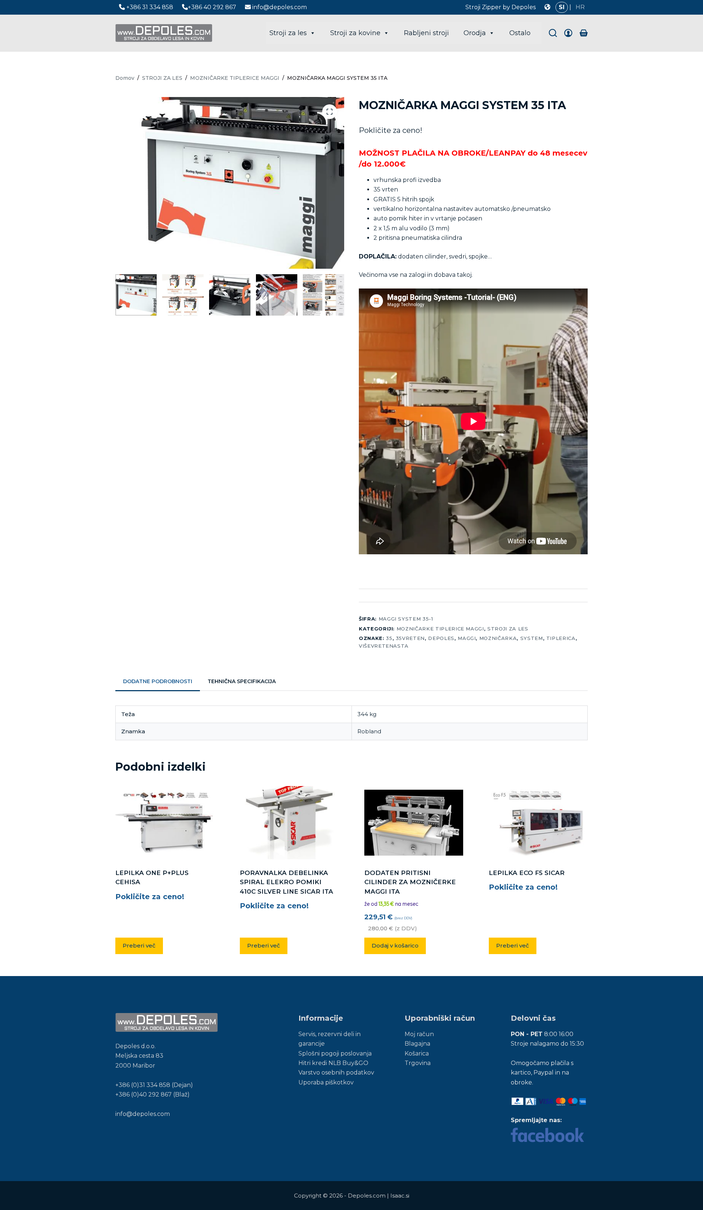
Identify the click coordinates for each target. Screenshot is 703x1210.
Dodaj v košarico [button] (395, 945)
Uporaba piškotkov (326, 1082)
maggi (467, 638)
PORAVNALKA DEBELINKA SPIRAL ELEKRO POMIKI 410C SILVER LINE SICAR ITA (286, 882)
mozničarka (498, 638)
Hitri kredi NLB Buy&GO (333, 1063)
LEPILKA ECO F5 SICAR (527, 872)
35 (389, 638)
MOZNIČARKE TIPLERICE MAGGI (440, 629)
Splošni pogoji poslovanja (335, 1053)
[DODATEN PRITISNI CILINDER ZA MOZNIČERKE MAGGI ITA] (413, 823)
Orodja (475, 33)
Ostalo (520, 33)
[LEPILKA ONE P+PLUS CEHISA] (164, 822)
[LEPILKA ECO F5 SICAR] (538, 822)
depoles (441, 638)
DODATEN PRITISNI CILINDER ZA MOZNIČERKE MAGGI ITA (410, 882)
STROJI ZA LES (507, 629)
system (531, 638)
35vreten (410, 638)
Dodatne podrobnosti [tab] (157, 681)
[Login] (568, 33)
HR (580, 7)
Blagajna (417, 1043)
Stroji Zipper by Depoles (500, 7)
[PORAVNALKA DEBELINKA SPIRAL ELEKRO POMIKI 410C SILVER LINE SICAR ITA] (289, 822)
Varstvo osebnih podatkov (336, 1072)
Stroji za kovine (355, 33)
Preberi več (139, 945)
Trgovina (418, 1063)
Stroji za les (288, 33)
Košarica (417, 1053)
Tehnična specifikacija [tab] (242, 681)
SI (562, 7)
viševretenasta (384, 646)
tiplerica (561, 638)
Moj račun (419, 1034)
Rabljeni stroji (426, 33)
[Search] (553, 33)
